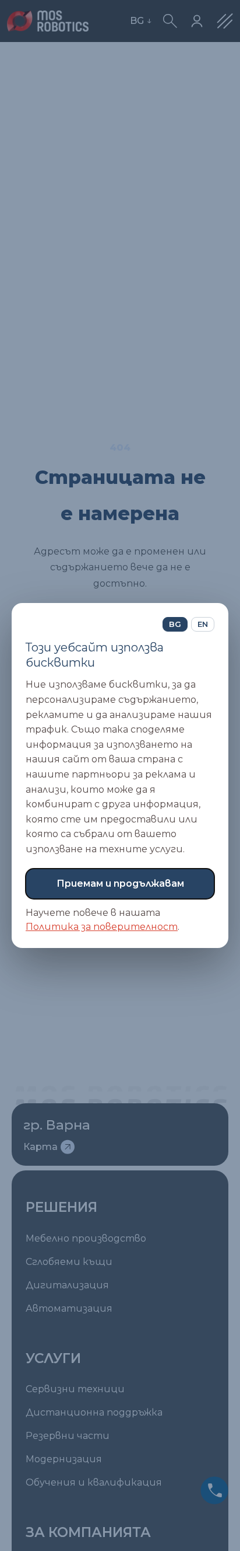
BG (175, 624)
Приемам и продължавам (120, 883)
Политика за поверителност (102, 926)
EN (202, 624)
